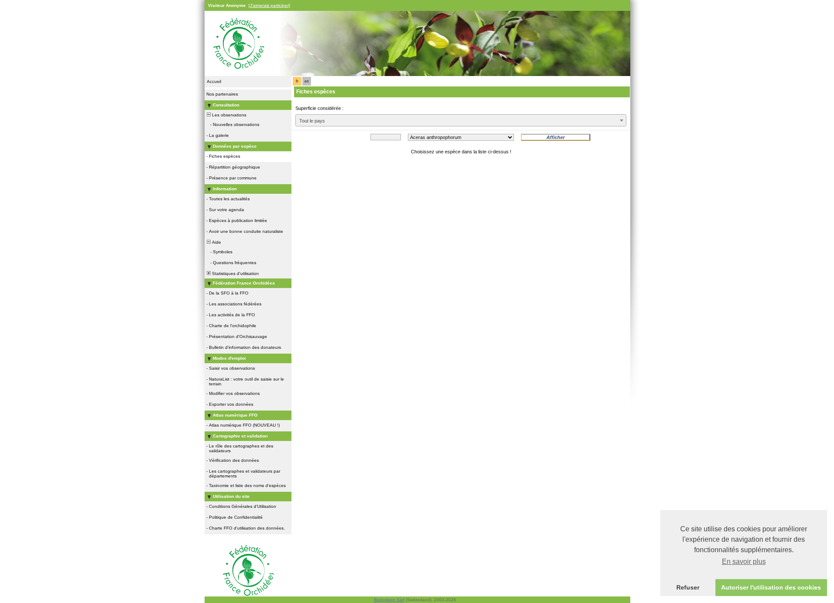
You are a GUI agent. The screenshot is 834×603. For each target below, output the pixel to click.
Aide (216, 242)
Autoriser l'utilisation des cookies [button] (771, 587)
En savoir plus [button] (744, 561)
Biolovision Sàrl (389, 599)
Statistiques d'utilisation (235, 273)
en (306, 81)
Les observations (228, 115)
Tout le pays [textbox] (312, 120)
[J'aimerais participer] (269, 5)
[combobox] (460, 120)
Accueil (214, 81)
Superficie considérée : (319, 108)
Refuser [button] (687, 587)
